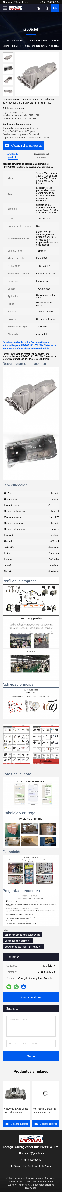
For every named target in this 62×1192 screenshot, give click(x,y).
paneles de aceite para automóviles (22, 934)
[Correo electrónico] (23, 987)
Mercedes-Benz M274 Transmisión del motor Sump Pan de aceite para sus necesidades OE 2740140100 (16, 1111)
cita (55, 8)
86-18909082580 (51, 2)
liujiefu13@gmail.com (17, 2)
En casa (7, 40)
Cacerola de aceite (37, 40)
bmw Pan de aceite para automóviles (23, 946)
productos (19, 40)
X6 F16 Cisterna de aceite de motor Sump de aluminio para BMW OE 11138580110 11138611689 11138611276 (45, 1111)
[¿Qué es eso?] (16, 987)
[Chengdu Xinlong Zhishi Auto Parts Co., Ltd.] (15, 8)
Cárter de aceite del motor (17, 940)
